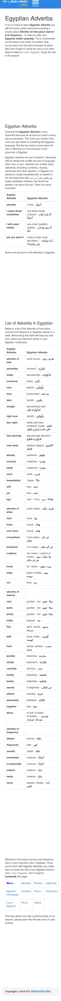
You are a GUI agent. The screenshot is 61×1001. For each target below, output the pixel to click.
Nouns (37, 891)
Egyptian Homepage (12, 892)
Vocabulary (52, 891)
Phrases (38, 883)
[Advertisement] (30, 89)
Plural (24, 902)
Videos (37, 902)
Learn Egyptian (32, 52)
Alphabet (26, 883)
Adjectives (51, 883)
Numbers (26, 891)
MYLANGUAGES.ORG (38, 991)
